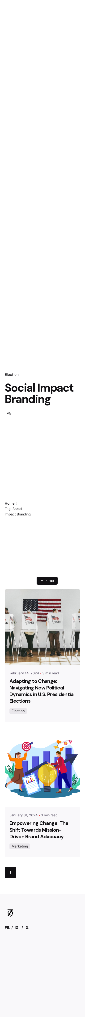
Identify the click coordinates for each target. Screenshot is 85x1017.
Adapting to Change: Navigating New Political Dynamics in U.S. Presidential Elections (41, 691)
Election (12, 374)
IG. (17, 927)
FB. (7, 927)
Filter (50, 581)
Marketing (20, 846)
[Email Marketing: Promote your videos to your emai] (42, 964)
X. (28, 927)
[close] (44, 493)
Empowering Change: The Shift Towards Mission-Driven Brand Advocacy (38, 830)
